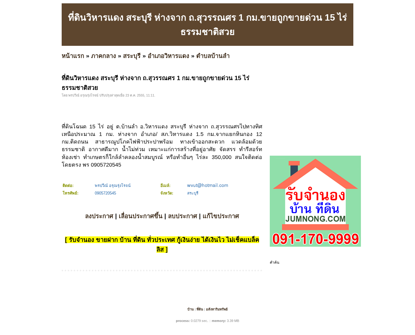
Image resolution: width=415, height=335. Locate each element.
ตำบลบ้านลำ (213, 55)
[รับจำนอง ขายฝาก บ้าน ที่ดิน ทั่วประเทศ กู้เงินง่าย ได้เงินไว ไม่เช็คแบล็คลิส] (315, 245)
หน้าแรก (73, 55)
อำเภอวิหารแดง (168, 55)
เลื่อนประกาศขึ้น (141, 216)
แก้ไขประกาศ (221, 216)
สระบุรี (132, 55)
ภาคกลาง (103, 55)
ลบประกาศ (182, 216)
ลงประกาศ (99, 216)
